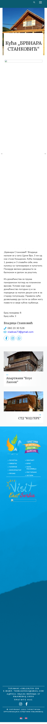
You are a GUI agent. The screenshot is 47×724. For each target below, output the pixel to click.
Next (45, 153)
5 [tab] (29, 248)
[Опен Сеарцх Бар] (34, 2)
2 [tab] (18, 248)
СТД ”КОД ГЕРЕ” (29, 418)
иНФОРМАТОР (15, 470)
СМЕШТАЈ (13, 463)
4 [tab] (25, 248)
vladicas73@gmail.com (20, 332)
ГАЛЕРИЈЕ (13, 467)
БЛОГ (29, 463)
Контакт (31, 460)
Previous (2, 153)
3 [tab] (21, 248)
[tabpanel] (23, 153)
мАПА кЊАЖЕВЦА (32, 468)
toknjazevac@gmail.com (29, 691)
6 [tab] (33, 248)
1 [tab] (14, 248)
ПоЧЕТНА (13, 460)
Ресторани (32, 472)
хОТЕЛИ (30, 475)
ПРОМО (12, 473)
